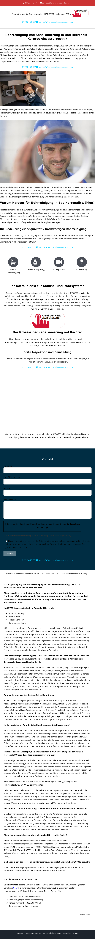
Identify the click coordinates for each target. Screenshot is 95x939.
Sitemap (75, 933)
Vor (88, 914)
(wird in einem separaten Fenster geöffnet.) (38, 535)
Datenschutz (67, 933)
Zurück (81, 914)
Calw (15, 887)
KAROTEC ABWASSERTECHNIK (34, 933)
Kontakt (49, 933)
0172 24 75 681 (31, 3)
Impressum (57, 933)
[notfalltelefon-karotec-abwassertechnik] (80, 10)
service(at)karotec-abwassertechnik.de (57, 3)
